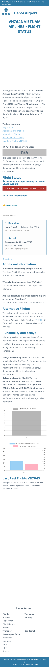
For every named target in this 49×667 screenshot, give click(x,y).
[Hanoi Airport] (6, 11)
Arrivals (6, 617)
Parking (28, 617)
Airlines (6, 627)
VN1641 (38, 320)
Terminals (29, 614)
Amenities (7, 637)
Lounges (7, 641)
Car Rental (29, 631)
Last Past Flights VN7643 (15, 141)
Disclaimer (29, 659)
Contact (37, 659)
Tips (5, 647)
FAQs (5, 644)
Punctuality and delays (13, 137)
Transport (7, 631)
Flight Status (8, 127)
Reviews (6, 651)
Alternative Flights (11, 134)
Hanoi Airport (25, 13)
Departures (8, 620)
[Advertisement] (24, 62)
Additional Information (13, 131)
